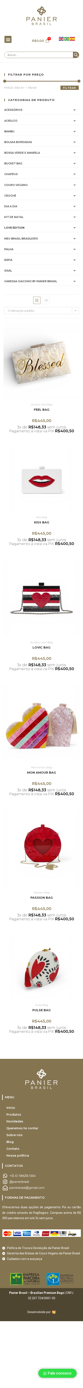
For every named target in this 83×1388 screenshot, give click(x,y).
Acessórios (13, 109)
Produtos (13, 1114)
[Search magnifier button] (76, 55)
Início (10, 1108)
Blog (10, 1142)
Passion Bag (42, 892)
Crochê (10, 195)
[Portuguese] (67, 38)
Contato (12, 1149)
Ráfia (8, 260)
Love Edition (14, 227)
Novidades (14, 1121)
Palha (8, 249)
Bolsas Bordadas (18, 142)
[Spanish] (72, 38)
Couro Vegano (16, 185)
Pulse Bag (41, 1005)
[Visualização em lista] (46, 300)
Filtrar (69, 87)
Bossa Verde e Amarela (22, 152)
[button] (7, 39)
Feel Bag (46, 404)
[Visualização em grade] (36, 300)
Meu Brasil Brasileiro (21, 238)
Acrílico (10, 120)
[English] (61, 38)
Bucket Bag (13, 163)
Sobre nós (14, 1135)
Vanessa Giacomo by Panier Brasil (30, 281)
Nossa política (17, 1155)
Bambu (9, 131)
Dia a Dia (10, 206)
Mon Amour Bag (41, 767)
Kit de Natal (13, 217)
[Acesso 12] (54, 1312)
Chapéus (11, 174)
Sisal (8, 270)
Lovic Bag (46, 642)
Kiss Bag (41, 517)
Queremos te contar (22, 1128)
